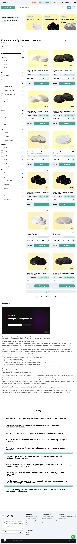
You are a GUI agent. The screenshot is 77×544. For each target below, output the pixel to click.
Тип (2, 72)
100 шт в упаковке (44, 237)
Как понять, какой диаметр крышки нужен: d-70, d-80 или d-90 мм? (36, 419)
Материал (4, 80)
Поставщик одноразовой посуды (12, 386)
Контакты (28, 534)
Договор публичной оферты (47, 540)
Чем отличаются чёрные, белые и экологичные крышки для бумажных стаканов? (33, 426)
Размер (3, 57)
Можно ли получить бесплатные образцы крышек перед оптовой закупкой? (35, 449)
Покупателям (30, 514)
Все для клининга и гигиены (33, 522)
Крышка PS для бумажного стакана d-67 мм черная (63, 71)
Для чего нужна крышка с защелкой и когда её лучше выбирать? (35, 433)
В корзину (41, 83)
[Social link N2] (8, 516)
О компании (30, 530)
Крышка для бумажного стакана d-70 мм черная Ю (63, 274)
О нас (27, 532)
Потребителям (46, 514)
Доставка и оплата (63, 518)
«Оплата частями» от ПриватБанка (67, 516)
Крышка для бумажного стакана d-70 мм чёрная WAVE (38, 274)
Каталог (8, 7)
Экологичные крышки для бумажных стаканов (11, 29)
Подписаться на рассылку (13, 532)
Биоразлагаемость (7, 170)
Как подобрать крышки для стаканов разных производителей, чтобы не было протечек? (34, 457)
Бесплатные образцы (45, 2)
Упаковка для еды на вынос (33, 527)
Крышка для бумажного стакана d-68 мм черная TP (38, 193)
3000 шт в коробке (57, 155)
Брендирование (46, 522)
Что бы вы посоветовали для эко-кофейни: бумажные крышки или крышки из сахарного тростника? (36, 482)
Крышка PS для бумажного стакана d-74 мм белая (37, 112)
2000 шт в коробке (57, 237)
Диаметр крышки (6, 99)
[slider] (2, 53)
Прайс (34, 2)
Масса (3, 110)
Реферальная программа (48, 518)
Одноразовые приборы (32, 520)
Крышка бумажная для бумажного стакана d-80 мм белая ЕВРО (37, 152)
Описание (6, 304)
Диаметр (3, 144)
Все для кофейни (30, 524)
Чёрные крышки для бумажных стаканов (9, 25)
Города (3, 177)
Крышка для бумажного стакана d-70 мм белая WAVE (38, 233)
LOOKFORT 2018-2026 (16, 540)
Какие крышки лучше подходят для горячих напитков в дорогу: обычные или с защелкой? (35, 465)
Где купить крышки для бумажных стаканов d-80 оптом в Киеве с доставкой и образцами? (35, 490)
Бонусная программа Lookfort (49, 520)
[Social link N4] (12, 516)
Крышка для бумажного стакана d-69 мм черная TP (63, 193)
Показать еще (52, 292)
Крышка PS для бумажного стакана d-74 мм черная (63, 112)
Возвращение (62, 520)
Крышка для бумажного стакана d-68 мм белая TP (63, 152)
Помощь (61, 514)
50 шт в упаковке (44, 74)
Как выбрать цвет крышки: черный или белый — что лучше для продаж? (35, 473)
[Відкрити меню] (75, 2)
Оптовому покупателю (47, 516)
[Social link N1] (3, 516)
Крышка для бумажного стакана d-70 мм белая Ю (63, 233)
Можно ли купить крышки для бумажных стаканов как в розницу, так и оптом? (37, 440)
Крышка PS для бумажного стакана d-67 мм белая (37, 71)
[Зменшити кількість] (38, 78)
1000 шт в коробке (32, 74)
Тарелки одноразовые (31, 518)
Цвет (2, 129)
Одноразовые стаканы (31, 516)
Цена (2, 46)
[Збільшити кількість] (48, 78)
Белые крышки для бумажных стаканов (9, 21)
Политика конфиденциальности (31, 540)
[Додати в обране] (48, 49)
